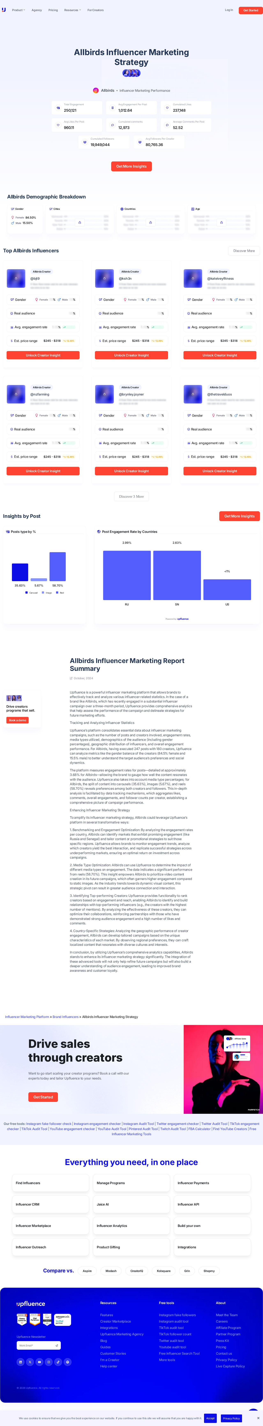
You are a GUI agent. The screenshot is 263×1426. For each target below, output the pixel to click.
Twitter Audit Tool (214, 1124)
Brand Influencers (65, 1017)
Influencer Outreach (31, 1247)
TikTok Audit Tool (34, 1129)
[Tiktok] (58, 1362)
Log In (229, 10)
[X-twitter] (30, 1362)
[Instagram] (49, 1362)
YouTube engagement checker (72, 1129)
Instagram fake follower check (48, 1124)
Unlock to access (79, 213)
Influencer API (188, 1204)
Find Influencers (28, 1183)
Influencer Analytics (112, 1226)
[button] (259, 1418)
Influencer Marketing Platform (27, 1017)
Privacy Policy (231, 1418)
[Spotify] (68, 1362)
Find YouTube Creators (230, 1129)
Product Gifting (108, 1247)
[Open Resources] (80, 9)
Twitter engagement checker (178, 1124)
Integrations (187, 1247)
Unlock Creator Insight (43, 355)
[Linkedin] (20, 1362)
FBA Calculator (199, 1129)
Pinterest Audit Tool (143, 1129)
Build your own (189, 1226)
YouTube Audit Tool (112, 1129)
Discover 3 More (131, 496)
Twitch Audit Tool (173, 1129)
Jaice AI (103, 1204)
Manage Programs (111, 1183)
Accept (210, 1418)
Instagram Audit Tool (138, 1124)
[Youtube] (39, 1362)
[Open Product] (24, 9)
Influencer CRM (27, 1204)
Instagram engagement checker (97, 1124)
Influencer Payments (193, 1183)
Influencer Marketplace (33, 1226)
